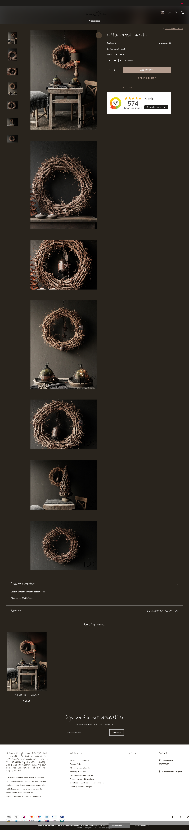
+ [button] (119, 70)
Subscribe (116, 732)
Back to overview (174, 28)
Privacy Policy (76, 764)
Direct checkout (147, 78)
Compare (129, 61)
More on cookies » (141, 825)
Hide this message (119, 825)
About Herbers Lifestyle (80, 768)
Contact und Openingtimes (81, 775)
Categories (94, 21)
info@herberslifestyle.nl (172, 771)
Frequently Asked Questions (82, 779)
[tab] (94, 584)
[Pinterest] (188, 817)
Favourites (99, 35)
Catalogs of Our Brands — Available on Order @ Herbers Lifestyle (87, 785)
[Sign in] (170, 12)
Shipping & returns (78, 771)
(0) (170, 43)
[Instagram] (180, 817)
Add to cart (146, 70)
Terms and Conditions (79, 760)
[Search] (176, 12)
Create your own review (159, 611)
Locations (132, 754)
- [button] (109, 70)
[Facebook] (172, 817)
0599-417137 (167, 760)
